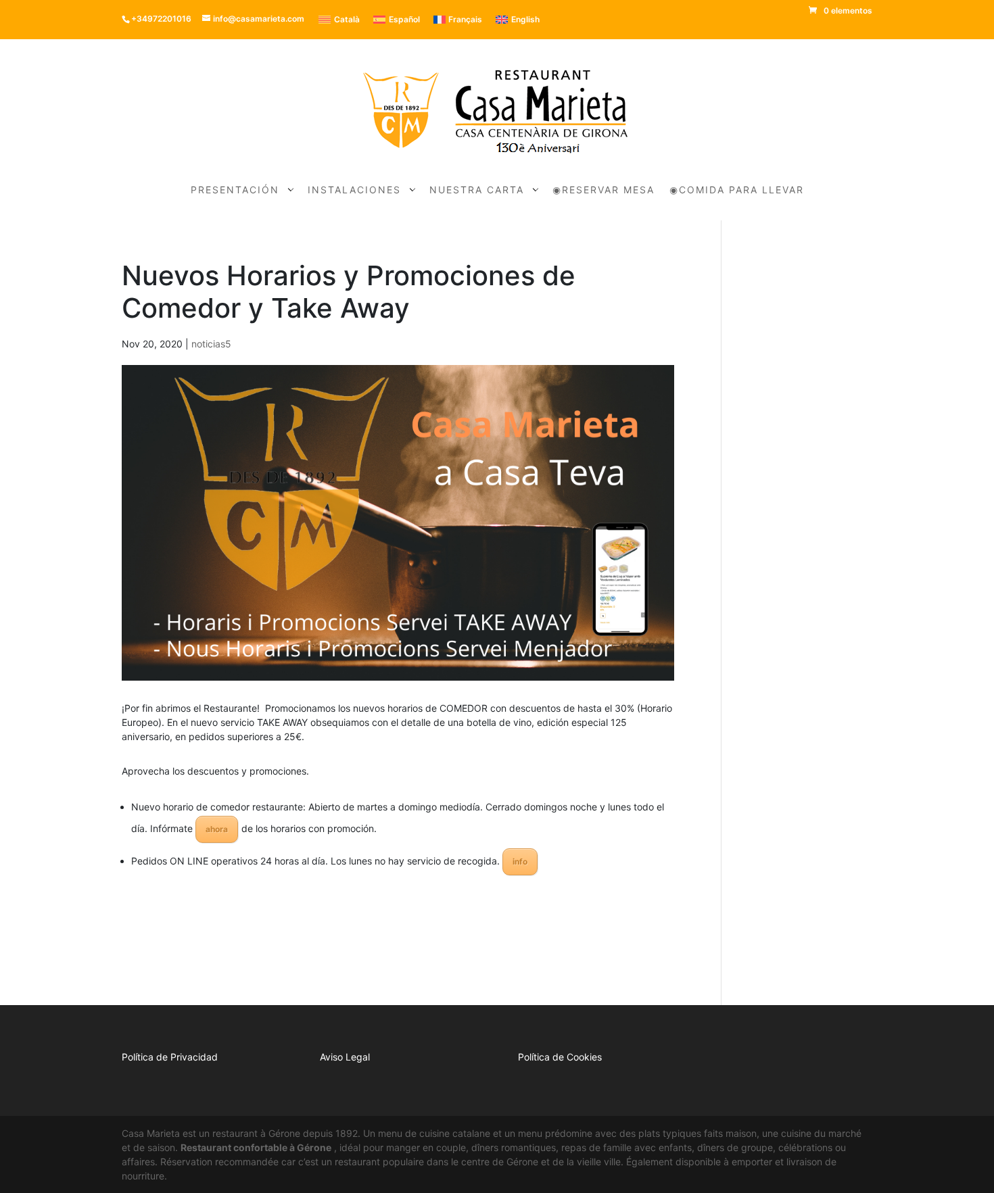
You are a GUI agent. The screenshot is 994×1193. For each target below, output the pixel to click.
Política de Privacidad (170, 1057)
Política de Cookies (560, 1057)
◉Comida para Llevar (736, 190)
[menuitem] (339, 19)
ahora (217, 829)
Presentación (235, 190)
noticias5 (211, 343)
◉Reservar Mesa (603, 190)
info (520, 861)
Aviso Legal (345, 1057)
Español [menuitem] (404, 19)
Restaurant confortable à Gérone (256, 1147)
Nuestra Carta (476, 190)
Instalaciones (354, 190)
